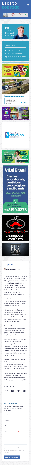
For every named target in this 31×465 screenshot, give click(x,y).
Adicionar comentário (12, 432)
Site (6, 426)
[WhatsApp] (18, 391)
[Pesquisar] (28, 5)
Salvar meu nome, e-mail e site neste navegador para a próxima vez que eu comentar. (15, 450)
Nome (7, 415)
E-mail (7, 420)
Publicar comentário (11, 457)
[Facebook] (7, 391)
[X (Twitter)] (13, 391)
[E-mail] (24, 391)
